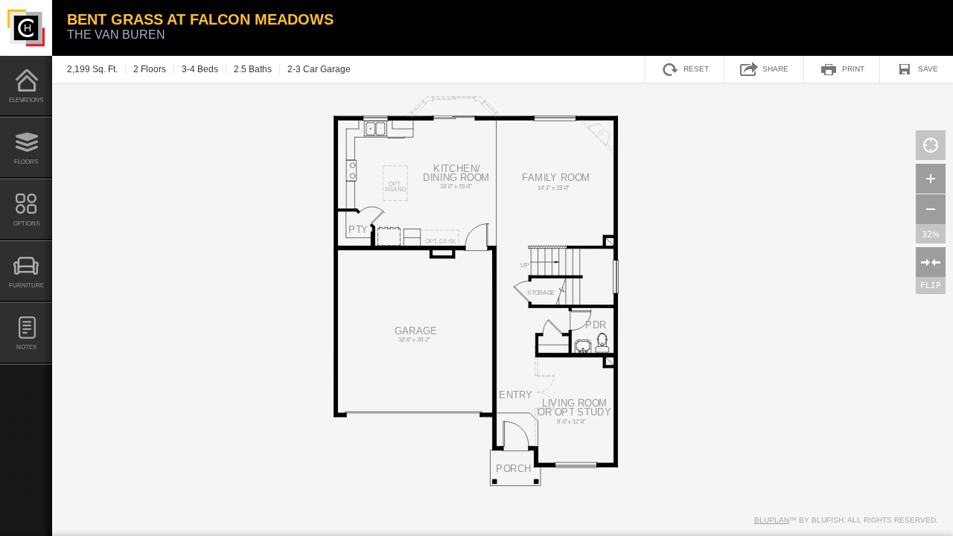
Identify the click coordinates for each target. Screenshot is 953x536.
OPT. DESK (440, 241)
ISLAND (396, 189)
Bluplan (771, 520)
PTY (358, 229)
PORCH (514, 468)
